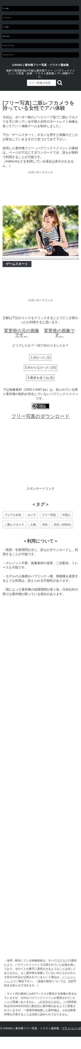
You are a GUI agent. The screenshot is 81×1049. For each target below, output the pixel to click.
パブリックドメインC (8, 55)
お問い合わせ (6, 36)
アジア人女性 (13, 514)
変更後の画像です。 (59, 332)
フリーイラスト (7, 18)
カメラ (32, 514)
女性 (45, 524)
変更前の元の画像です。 (21, 332)
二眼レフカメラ (14, 524)
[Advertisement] (40, 188)
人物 (33, 524)
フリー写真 (5, 8)
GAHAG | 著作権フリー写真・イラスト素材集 (40, 64)
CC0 (59, 960)
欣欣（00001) (62, 524)
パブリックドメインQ (8, 45)
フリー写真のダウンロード (40, 416)
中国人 (66, 514)
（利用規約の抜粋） (49, 1001)
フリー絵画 (5, 27)
